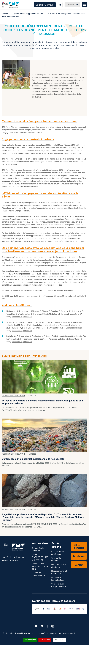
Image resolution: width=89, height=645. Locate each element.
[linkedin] (41, 626)
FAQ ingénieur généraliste (57, 552)
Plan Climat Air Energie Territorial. (16, 210)
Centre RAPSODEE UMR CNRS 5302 (40, 557)
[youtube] (36, 626)
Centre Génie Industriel (38, 549)
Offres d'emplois (78, 546)
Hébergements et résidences (59, 572)
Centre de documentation (38, 574)
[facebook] (47, 626)
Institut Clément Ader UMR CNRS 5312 (40, 566)
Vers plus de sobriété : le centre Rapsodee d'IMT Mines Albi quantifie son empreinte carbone (42, 402)
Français (70, 4)
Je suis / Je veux (44, 4)
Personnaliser (59, 640)
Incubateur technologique (57, 578)
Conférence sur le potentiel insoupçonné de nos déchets (33, 458)
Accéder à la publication (22, 316)
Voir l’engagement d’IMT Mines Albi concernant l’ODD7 (42, 131)
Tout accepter (30, 640)
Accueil (5, 13)
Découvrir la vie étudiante (58, 565)
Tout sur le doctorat (56, 559)
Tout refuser (45, 640)
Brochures (79, 556)
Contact (79, 564)
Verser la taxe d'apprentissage (58, 585)
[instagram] (52, 626)
